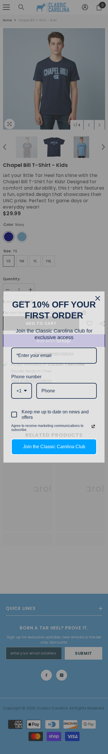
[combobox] (21, 391)
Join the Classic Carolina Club (54, 446)
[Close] (98, 298)
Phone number (26, 376)
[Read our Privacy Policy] (93, 426)
